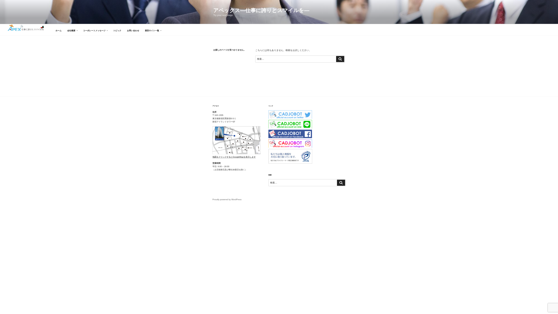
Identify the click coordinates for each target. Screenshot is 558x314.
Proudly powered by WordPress (227, 199)
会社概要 (71, 30)
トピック (117, 30)
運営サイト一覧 (152, 30)
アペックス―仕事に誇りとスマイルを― (261, 10)
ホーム (59, 30)
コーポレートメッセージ (94, 30)
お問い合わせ (133, 30)
